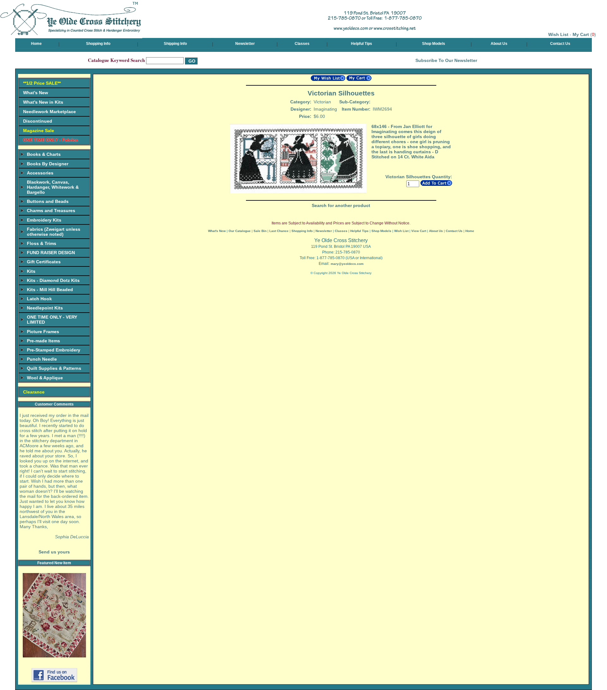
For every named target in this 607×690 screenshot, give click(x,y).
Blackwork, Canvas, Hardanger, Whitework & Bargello (53, 187)
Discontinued (37, 121)
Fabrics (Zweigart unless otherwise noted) (53, 232)
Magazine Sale (38, 130)
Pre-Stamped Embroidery (53, 349)
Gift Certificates (44, 261)
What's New (35, 92)
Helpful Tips (361, 43)
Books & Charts (44, 154)
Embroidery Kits (44, 220)
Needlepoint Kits (45, 307)
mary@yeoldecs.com (347, 264)
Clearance (34, 391)
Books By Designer (47, 163)
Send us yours (54, 551)
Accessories (40, 172)
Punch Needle (42, 359)
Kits (31, 271)
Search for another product (341, 205)
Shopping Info (98, 43)
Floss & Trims (41, 243)
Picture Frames (43, 331)
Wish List (558, 34)
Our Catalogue (240, 231)
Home (36, 43)
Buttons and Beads (48, 201)
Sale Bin (260, 231)
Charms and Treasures (51, 210)
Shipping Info (175, 43)
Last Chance (279, 231)
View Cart (418, 231)
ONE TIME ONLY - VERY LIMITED (52, 319)
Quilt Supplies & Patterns (54, 368)
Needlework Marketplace (49, 111)
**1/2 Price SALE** (42, 83)
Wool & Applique (45, 377)
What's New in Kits (43, 102)
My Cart (581, 34)
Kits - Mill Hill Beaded (50, 289)
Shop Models (433, 43)
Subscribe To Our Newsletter (446, 60)
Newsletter (245, 43)
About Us (499, 43)
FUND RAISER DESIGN (51, 252)
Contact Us (560, 43)
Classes (302, 43)
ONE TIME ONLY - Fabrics (50, 140)
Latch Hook (39, 298)
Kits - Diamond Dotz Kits (53, 280)
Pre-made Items (43, 340)
